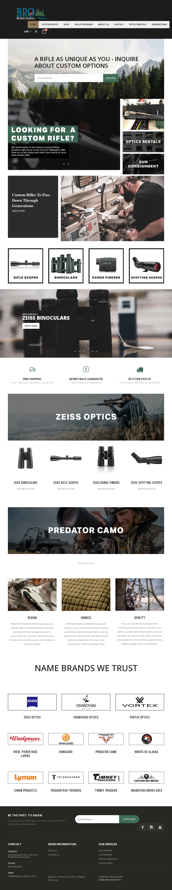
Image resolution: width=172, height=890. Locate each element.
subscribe (111, 78)
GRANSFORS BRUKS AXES (146, 790)
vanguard (66, 752)
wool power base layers (25, 754)
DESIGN (32, 617)
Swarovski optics (86, 717)
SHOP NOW (18, 210)
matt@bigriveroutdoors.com (22, 876)
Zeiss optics (32, 717)
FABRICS (86, 617)
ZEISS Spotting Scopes (146, 482)
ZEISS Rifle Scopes (65, 482)
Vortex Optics (140, 717)
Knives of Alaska (146, 752)
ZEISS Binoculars (25, 482)
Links (26, 31)
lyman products (25, 790)
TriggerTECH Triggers (66, 790)
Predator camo (106, 752)
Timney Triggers (106, 790)
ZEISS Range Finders (106, 482)
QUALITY (139, 617)
